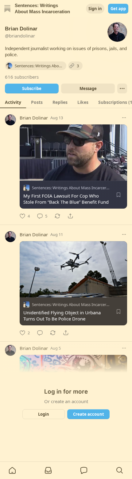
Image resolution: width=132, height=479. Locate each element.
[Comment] (40, 333)
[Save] (118, 195)
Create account (88, 414)
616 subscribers (22, 77)
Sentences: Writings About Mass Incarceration (74, 187)
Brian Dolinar (34, 118)
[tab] (13, 102)
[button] (12, 470)
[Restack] (57, 216)
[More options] (124, 118)
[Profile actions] (122, 88)
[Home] (7, 8)
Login (43, 414)
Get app (118, 8)
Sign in (95, 8)
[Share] (70, 216)
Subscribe (31, 88)
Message (88, 88)
